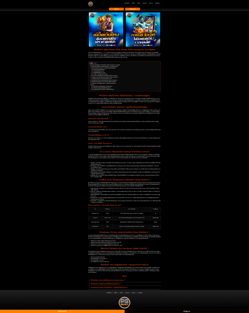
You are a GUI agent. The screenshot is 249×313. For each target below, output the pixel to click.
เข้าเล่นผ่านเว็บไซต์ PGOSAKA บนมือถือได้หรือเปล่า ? (109, 287)
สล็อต (133, 3)
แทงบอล (144, 3)
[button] (124, 280)
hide (95, 63)
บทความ (151, 3)
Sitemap (157, 3)
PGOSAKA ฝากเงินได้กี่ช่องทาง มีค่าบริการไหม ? (108, 280)
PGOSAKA (126, 3)
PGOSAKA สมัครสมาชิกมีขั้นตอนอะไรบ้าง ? (106, 284)
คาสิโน (138, 3)
